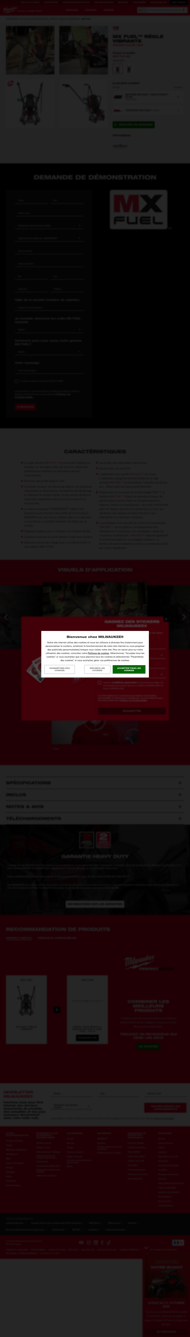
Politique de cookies (98, 653)
